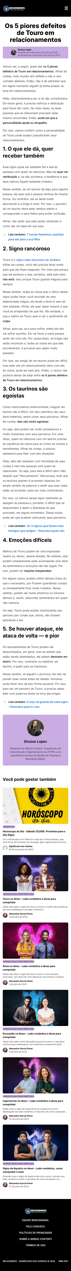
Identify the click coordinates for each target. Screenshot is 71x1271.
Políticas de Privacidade (35, 1232)
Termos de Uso (35, 1245)
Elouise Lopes (24, 49)
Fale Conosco (35, 1226)
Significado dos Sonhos (21, 846)
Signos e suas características (18, 894)
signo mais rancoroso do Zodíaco (38, 260)
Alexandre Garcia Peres (21, 913)
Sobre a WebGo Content (35, 1238)
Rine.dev (63, 1261)
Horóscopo (8, 827)
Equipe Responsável (35, 1220)
